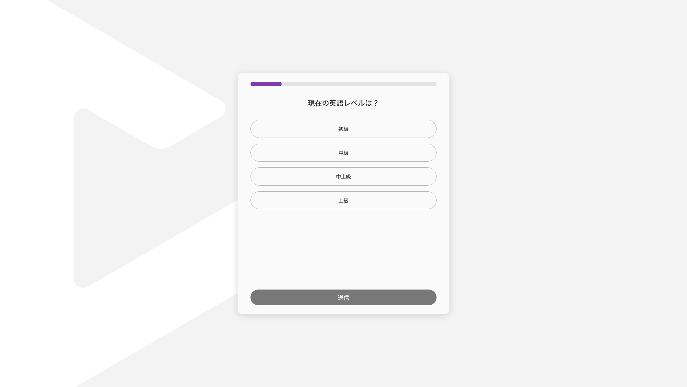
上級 (343, 200)
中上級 (343, 176)
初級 (343, 128)
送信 (343, 297)
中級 (343, 152)
